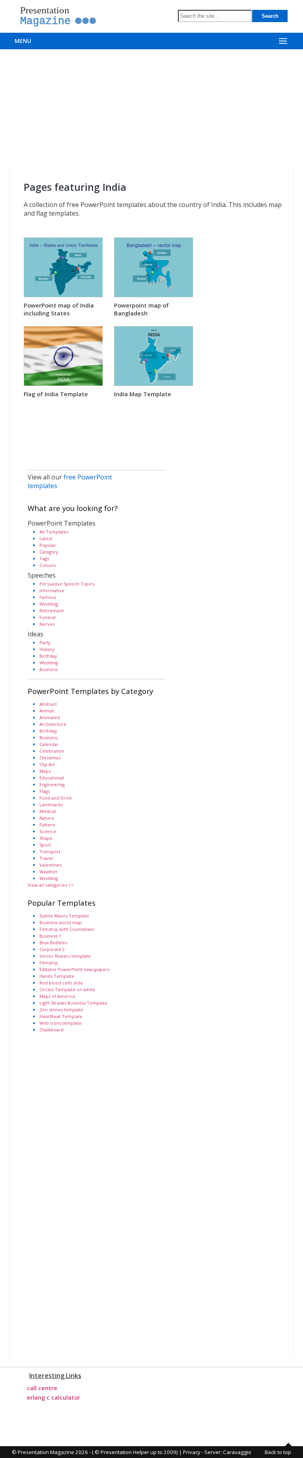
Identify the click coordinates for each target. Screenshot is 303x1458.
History (46, 649)
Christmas (49, 758)
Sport (45, 845)
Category (48, 552)
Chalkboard (51, 1030)
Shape (45, 838)
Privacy (191, 1452)
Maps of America (57, 996)
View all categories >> (51, 885)
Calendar (48, 744)
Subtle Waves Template (64, 916)
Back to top (278, 1452)
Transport (49, 851)
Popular (47, 545)
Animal (46, 711)
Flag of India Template (56, 394)
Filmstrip (48, 963)
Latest (45, 538)
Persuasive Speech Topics (66, 584)
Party (44, 642)
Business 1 (50, 936)
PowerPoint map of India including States (59, 309)
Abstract (48, 704)
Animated (49, 717)
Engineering (52, 784)
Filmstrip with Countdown (66, 929)
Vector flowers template (65, 956)
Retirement (51, 610)
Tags (44, 558)
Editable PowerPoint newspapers (74, 969)
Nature (46, 818)
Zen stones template (61, 1009)
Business (48, 669)
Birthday (48, 656)
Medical (47, 811)
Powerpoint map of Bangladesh (141, 309)
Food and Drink (55, 798)
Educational (51, 778)
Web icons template (60, 1023)
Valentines (50, 865)
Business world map (60, 922)
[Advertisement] (151, 108)
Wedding (48, 604)
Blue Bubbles (53, 942)
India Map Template (142, 394)
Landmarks (51, 804)
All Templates (53, 532)
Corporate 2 (52, 949)
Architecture (52, 724)
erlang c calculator (53, 1397)
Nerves (46, 624)
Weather (48, 871)
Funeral (47, 617)
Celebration (51, 751)
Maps (44, 771)
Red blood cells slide (61, 983)
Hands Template (56, 976)
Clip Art (47, 764)
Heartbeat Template (60, 1016)
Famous (47, 597)
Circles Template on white (67, 989)
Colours (47, 565)
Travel (46, 858)
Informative (51, 590)
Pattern (47, 825)
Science (47, 831)
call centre (42, 1388)
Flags (44, 791)
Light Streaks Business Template (73, 1003)
